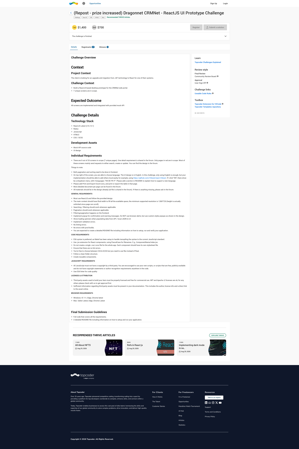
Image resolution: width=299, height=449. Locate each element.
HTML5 (97, 17)
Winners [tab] (103, 47)
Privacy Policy (210, 416)
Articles (181, 420)
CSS (91, 17)
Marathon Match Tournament (189, 406)
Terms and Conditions (213, 412)
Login (225, 3)
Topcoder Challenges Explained (208, 62)
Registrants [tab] (88, 47)
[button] (83, 3)
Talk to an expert (214, 397)
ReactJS (85, 17)
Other (103, 17)
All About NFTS (83, 345)
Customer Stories (158, 406)
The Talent (156, 401)
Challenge (77, 17)
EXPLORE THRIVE (217, 335)
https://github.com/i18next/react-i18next (149, 178)
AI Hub (181, 411)
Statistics (182, 425)
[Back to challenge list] (71, 13)
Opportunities (95, 3)
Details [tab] (74, 47)
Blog (180, 416)
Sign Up (213, 3)
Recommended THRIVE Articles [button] (118, 17)
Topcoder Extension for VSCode (208, 104)
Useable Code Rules (203, 93)
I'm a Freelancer (184, 397)
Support (208, 407)
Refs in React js (135, 345)
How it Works (157, 397)
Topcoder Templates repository (208, 106)
